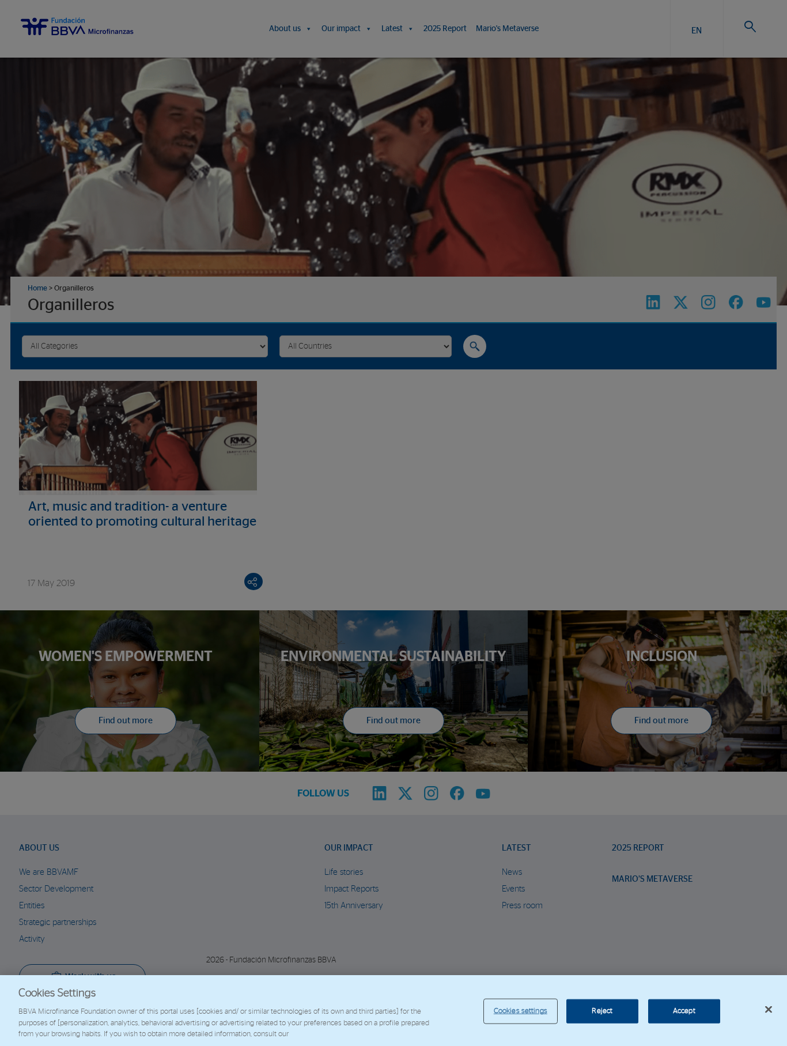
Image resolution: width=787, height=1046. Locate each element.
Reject (602, 1011)
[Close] (768, 1009)
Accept (684, 1011)
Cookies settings (520, 1011)
